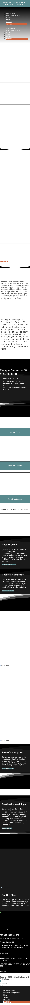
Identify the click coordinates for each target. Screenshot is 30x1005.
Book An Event (7, 828)
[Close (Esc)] (0, 983)
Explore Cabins (10, 13)
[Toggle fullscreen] (4, 983)
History (8, 17)
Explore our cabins (9, 564)
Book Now (9, 24)
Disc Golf (9, 22)
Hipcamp (17, 111)
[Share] (2, 983)
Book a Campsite (8, 590)
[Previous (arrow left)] (0, 985)
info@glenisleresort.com (11, 939)
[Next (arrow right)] (2, 985)
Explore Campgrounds (13, 15)
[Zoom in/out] (6, 983)
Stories (8, 20)
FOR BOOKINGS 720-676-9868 (11, 935)
